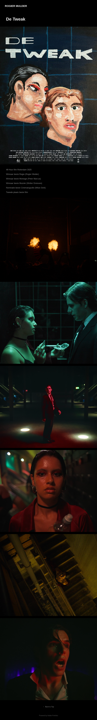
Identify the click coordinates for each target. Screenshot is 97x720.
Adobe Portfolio (52, 715)
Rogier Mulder (16, 6)
